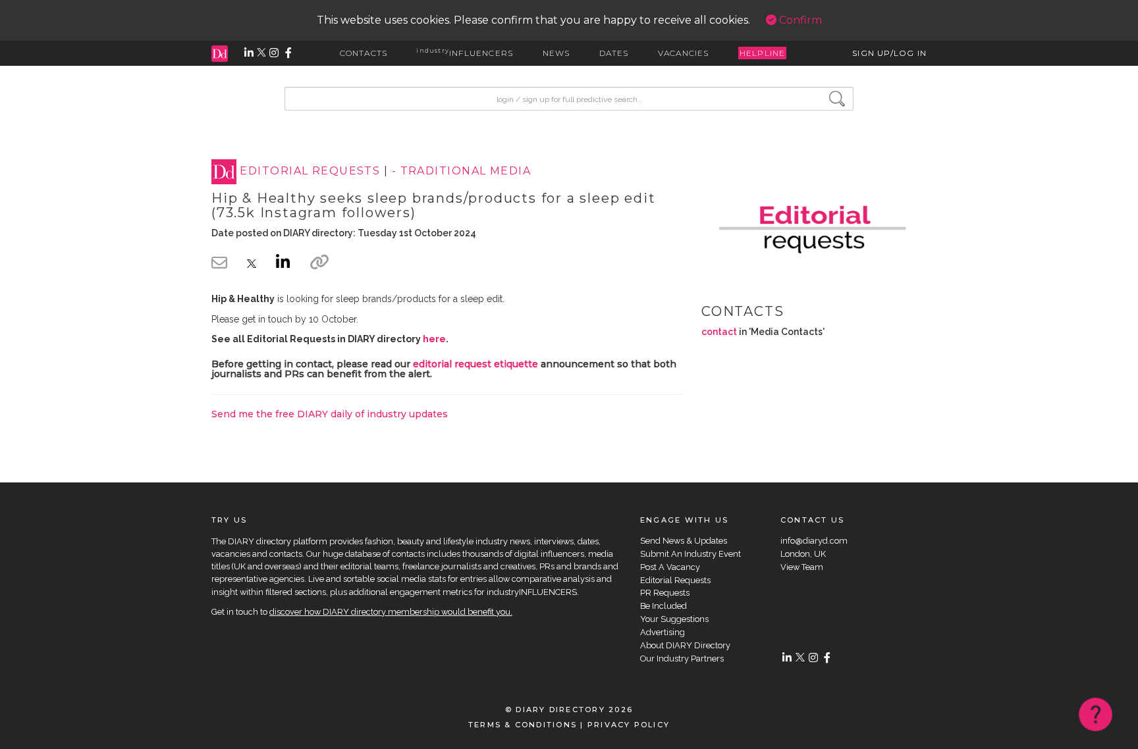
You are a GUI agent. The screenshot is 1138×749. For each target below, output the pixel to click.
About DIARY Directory (685, 645)
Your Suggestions (674, 619)
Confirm (799, 20)
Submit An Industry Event (690, 554)
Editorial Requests (675, 580)
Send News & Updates (683, 541)
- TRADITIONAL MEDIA (461, 171)
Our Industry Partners (682, 658)
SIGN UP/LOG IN (889, 53)
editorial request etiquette (475, 364)
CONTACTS (364, 53)
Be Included (663, 606)
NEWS (556, 53)
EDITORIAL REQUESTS (310, 171)
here (434, 339)
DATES (614, 53)
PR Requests (665, 593)
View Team (801, 567)
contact (719, 331)
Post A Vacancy (670, 567)
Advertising (662, 632)
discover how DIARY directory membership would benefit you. (390, 612)
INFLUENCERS (464, 53)
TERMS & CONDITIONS (522, 724)
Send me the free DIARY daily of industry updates (329, 414)
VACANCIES (683, 53)
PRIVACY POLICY (628, 724)
